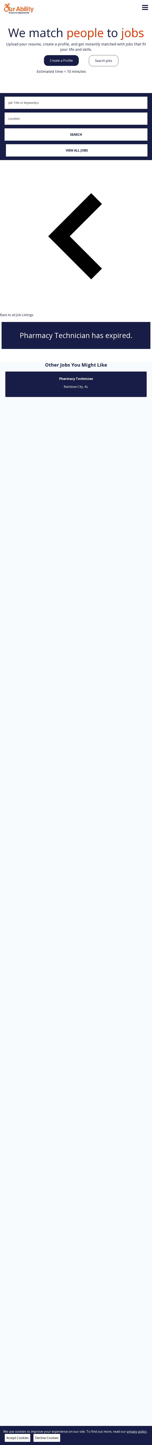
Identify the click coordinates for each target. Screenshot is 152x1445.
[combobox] (76, 103)
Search (76, 134)
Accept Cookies (17, 1438)
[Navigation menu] (145, 7)
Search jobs (103, 61)
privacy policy (137, 1431)
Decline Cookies (47, 1438)
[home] (19, 8)
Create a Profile (61, 60)
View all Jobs (77, 150)
